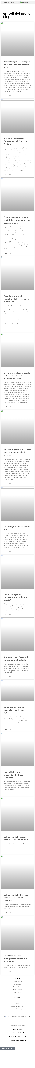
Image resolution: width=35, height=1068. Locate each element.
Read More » (8, 95)
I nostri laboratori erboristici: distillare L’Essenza (13, 775)
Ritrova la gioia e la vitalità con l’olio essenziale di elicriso (17, 453)
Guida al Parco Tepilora (18, 1009)
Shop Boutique (17, 989)
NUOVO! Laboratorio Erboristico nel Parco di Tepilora (15, 141)
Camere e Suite (17, 981)
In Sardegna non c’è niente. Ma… (17, 528)
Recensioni (17, 992)
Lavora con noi (17, 1012)
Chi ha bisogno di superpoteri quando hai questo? (15, 597)
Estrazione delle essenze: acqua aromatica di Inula (16, 838)
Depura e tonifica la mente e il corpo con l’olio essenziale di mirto (17, 376)
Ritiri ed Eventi (17, 984)
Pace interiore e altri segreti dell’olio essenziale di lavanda (16, 299)
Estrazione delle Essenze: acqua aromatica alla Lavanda (16, 898)
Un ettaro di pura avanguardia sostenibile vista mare (15, 959)
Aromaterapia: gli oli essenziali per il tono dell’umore (14, 710)
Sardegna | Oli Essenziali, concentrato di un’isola (16, 659)
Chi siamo (17, 1001)
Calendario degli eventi (17, 1006)
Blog (17, 1003)
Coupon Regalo (17, 987)
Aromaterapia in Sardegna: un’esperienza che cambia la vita (17, 65)
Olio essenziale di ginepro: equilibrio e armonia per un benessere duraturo (17, 220)
